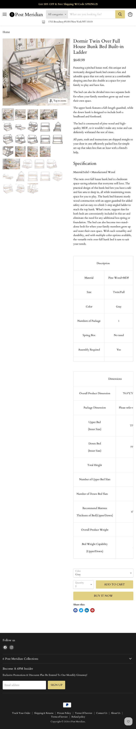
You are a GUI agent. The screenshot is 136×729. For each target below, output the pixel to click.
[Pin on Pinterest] (92, 610)
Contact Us (101, 713)
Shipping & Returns (43, 713)
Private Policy (64, 713)
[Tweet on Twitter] (81, 610)
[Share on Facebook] (75, 610)
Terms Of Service (83, 713)
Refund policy (78, 716)
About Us (115, 713)
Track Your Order (21, 713)
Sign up (56, 685)
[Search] (120, 14)
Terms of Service (59, 716)
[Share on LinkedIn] (87, 610)
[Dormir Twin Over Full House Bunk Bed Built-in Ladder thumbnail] (8, 114)
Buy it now (103, 596)
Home (6, 32)
